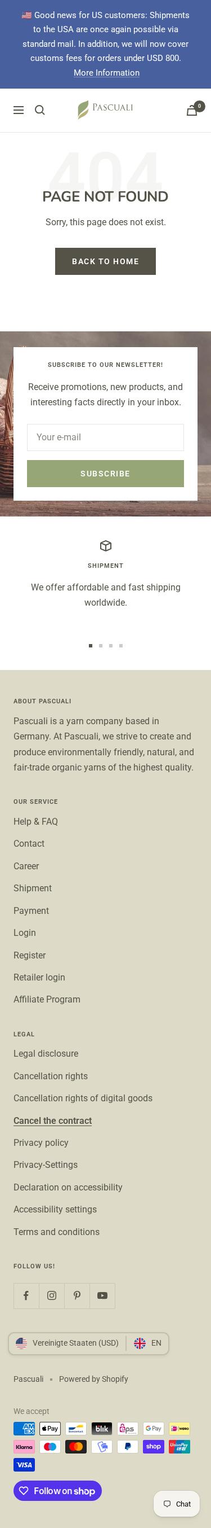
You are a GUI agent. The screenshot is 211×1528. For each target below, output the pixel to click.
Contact (29, 843)
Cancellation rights (51, 1076)
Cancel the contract (53, 1120)
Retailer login (39, 977)
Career (26, 866)
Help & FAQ (36, 821)
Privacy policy (41, 1142)
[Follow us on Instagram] (51, 1295)
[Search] (40, 110)
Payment (31, 910)
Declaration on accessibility (68, 1187)
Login (25, 932)
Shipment (33, 888)
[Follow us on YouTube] (102, 1295)
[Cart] (191, 110)
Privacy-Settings (46, 1164)
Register (30, 955)
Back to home (105, 261)
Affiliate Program (47, 999)
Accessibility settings (55, 1209)
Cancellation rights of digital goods (83, 1098)
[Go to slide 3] (111, 645)
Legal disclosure (46, 1053)
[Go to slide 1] (90, 645)
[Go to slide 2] (100, 645)
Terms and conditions (57, 1232)
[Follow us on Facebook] (26, 1295)
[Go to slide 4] (121, 645)
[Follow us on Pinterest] (76, 1295)
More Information (107, 73)
